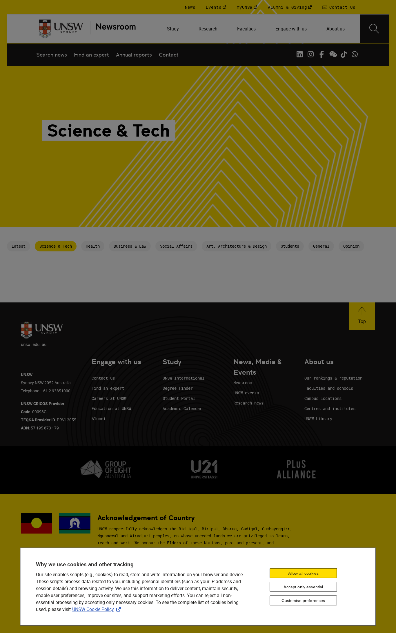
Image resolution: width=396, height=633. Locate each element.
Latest (19, 246)
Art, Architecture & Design (236, 246)
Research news (248, 403)
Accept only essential (303, 586)
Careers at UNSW (109, 398)
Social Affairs (176, 246)
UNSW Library (318, 418)
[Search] (374, 28)
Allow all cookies (303, 573)
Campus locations (322, 398)
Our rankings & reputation (333, 378)
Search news (51, 55)
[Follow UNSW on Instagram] (310, 54)
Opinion (351, 246)
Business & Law (130, 246)
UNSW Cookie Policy (97, 609)
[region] (198, 587)
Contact (169, 55)
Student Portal (179, 398)
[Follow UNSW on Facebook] (321, 54)
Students (290, 246)
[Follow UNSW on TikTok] (343, 54)
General (321, 246)
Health (93, 246)
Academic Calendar (182, 408)
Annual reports (134, 55)
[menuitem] (173, 28)
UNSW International (183, 378)
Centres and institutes (329, 408)
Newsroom (242, 382)
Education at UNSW (111, 408)
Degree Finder (178, 388)
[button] (362, 316)
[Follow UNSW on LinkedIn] (299, 54)
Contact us (103, 378)
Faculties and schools (328, 388)
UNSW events (246, 393)
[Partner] (113, 28)
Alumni (99, 418)
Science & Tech (55, 246)
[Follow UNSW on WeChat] (332, 54)
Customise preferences (303, 600)
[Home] (61, 28)
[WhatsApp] (354, 54)
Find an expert (91, 55)
